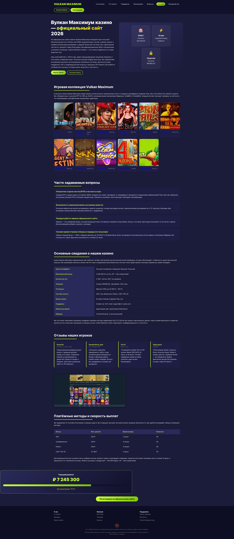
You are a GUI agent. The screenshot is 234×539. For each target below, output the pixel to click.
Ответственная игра (147, 520)
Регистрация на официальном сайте (117, 499)
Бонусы (99, 520)
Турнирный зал (173, 4)
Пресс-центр (58, 520)
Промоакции (138, 4)
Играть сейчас (58, 72)
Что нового (113, 4)
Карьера (57, 517)
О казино (57, 514)
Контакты (143, 517)
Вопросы (150, 4)
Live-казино (100, 4)
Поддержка (125, 4)
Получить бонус (75, 72)
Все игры (160, 4)
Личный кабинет (61, 10)
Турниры (100, 517)
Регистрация (77, 10)
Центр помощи (145, 514)
